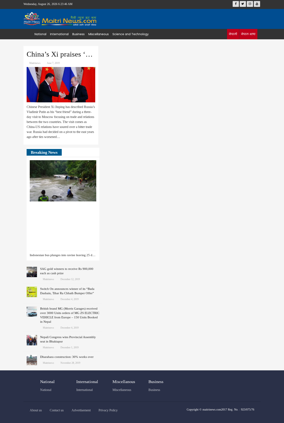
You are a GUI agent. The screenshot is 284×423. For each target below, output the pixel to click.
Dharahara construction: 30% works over (67, 356)
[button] (87, 152)
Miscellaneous (98, 34)
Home (29, 34)
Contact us (57, 410)
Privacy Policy (108, 410)
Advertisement (81, 410)
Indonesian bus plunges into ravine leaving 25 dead (63, 255)
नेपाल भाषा (248, 34)
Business (78, 34)
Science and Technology (130, 34)
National (40, 34)
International (59, 34)
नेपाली (233, 34)
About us (36, 410)
